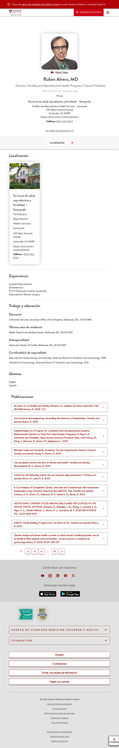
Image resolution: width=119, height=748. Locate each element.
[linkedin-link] (58, 576)
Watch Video (61, 72)
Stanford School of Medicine (59, 731)
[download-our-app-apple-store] (48, 593)
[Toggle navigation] (108, 12)
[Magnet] (21, 614)
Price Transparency (59, 722)
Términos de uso (60, 708)
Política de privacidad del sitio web (59, 713)
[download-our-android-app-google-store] (70, 593)
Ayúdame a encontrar (90, 12)
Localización (57, 142)
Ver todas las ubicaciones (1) (59, 130)
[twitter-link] (73, 576)
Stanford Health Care (59, 736)
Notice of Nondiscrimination (59, 704)
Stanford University (59, 741)
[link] (59, 617)
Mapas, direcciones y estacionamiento (59, 116)
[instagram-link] (50, 576)
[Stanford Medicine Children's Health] (40, 12)
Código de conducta (59, 717)
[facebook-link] (66, 576)
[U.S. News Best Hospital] (42, 614)
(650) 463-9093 (64, 121)
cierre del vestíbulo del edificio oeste (39, 4)
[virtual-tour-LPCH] (43, 576)
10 (54, 551)
